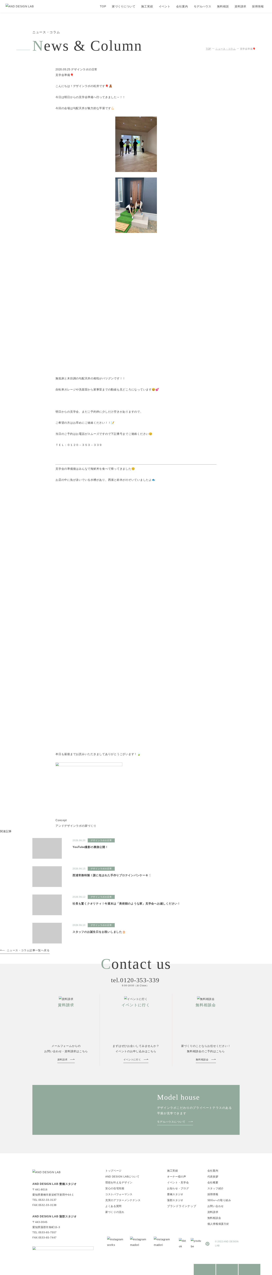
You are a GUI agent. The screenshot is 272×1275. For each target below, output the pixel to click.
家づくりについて (123, 6)
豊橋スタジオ (175, 1194)
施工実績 (147, 6)
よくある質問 (113, 1206)
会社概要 (212, 1182)
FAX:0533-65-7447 (44, 1237)
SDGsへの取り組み (219, 1200)
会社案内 (182, 6)
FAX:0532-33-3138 (44, 1205)
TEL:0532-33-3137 (44, 1199)
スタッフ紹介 (215, 1188)
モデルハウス (202, 6)
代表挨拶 (212, 1176)
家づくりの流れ (114, 1212)
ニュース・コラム (225, 48)
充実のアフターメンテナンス (123, 1200)
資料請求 (240, 6)
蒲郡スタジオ (175, 1200)
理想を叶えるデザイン (118, 1182)
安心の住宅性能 (114, 1188)
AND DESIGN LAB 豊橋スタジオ (54, 1183)
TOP (103, 6)
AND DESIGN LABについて (122, 1176)
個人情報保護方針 (218, 1223)
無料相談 (223, 6)
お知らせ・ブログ (178, 1188)
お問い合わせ (215, 1206)
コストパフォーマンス (118, 1194)
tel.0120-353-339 (135, 980)
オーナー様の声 (176, 1176)
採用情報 (258, 6)
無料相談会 (214, 1217)
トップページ (113, 1170)
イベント (165, 6)
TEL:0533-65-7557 (44, 1232)
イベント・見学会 (178, 1182)
